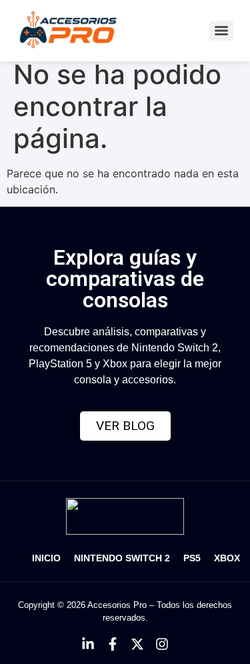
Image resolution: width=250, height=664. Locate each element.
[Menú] (221, 31)
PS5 (192, 558)
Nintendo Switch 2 (122, 558)
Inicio (46, 558)
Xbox (227, 558)
